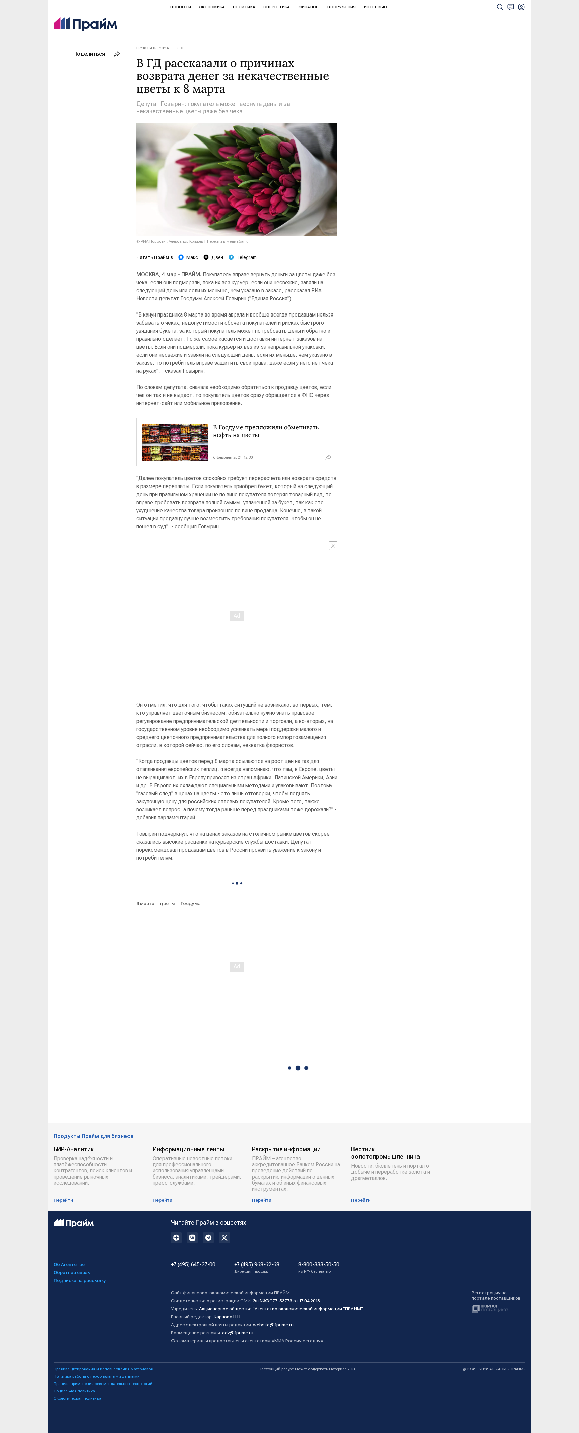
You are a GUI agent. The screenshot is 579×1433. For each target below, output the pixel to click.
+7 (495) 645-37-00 (193, 1265)
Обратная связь (72, 1272)
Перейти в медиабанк (227, 241)
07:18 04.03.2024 (152, 48)
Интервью (375, 7)
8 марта (145, 903)
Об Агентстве (69, 1264)
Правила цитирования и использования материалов (103, 1369)
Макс (192, 257)
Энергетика (276, 7)
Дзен (217, 257)
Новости (180, 7)
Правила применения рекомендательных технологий (103, 1383)
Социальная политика (74, 1391)
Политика (244, 7)
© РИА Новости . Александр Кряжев (169, 241)
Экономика (212, 7)
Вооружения (341, 7)
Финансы (309, 7)
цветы (167, 903)
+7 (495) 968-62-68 (256, 1268)
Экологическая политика (77, 1398)
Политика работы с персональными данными (97, 1376)
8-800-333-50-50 (318, 1268)
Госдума (191, 903)
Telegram (247, 257)
